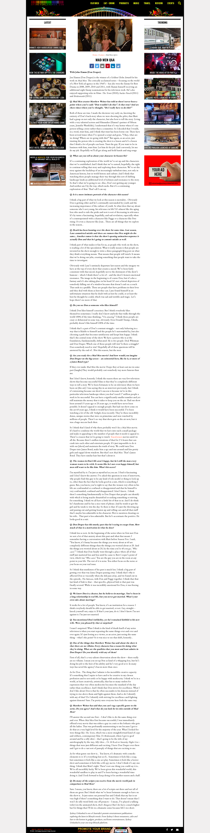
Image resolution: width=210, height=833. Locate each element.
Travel (147, 3)
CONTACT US (40, 829)
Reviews (159, 3)
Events (170, 3)
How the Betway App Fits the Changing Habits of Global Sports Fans (60, 72)
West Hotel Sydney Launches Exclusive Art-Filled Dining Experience (60, 147)
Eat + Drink (109, 3)
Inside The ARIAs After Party (162, 72)
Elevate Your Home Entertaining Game (48, 122)
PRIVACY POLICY (48, 829)
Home (95, 55)
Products (124, 3)
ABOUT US (34, 829)
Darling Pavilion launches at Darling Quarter (165, 147)
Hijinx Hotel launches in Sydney (162, 97)
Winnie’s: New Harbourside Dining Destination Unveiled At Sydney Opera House (64, 47)
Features (94, 3)
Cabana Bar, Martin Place (162, 47)
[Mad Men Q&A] (92, 66)
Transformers (116, 436)
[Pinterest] (107, 66)
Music (136, 3)
